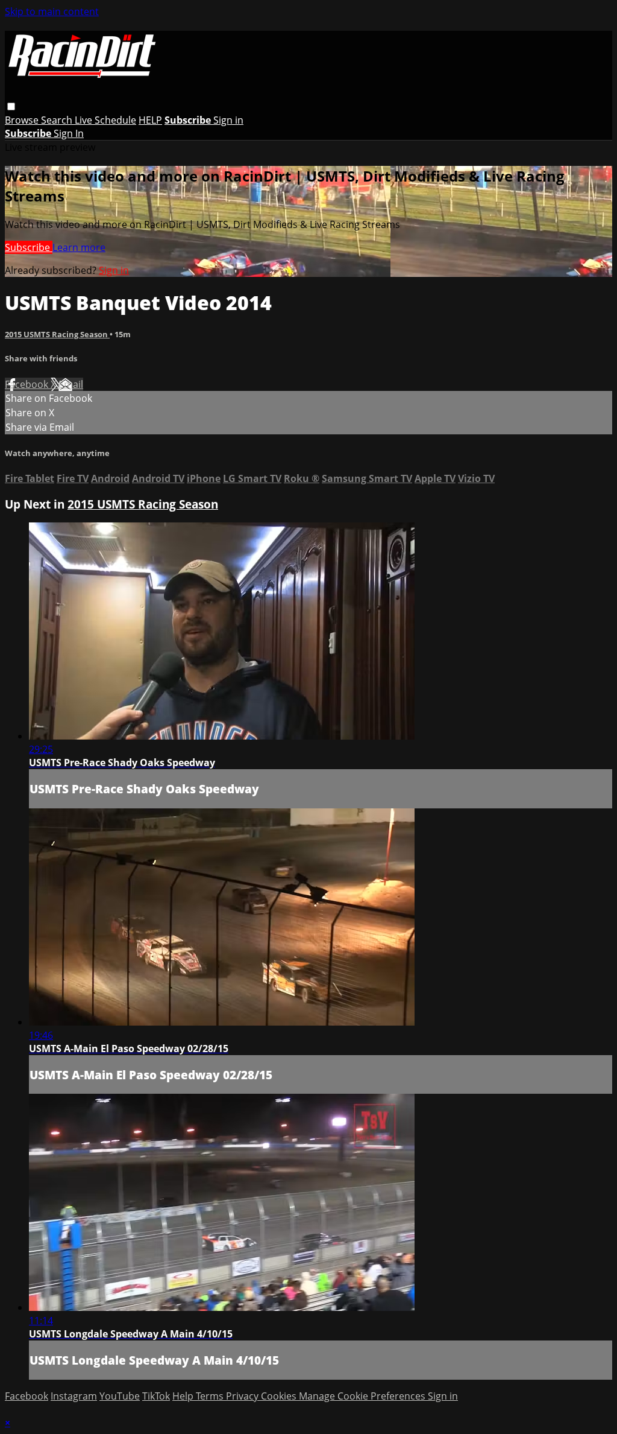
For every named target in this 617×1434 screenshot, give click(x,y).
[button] (11, 106)
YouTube (119, 1396)
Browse (23, 120)
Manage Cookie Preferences (363, 1396)
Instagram (74, 1396)
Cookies (280, 1396)
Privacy (243, 1396)
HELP (150, 120)
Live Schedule (105, 120)
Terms (211, 1396)
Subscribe (28, 247)
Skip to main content (52, 11)
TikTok (156, 1396)
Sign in (228, 120)
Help (184, 1396)
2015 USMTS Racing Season (57, 334)
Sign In (69, 133)
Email (70, 384)
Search (58, 120)
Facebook (28, 384)
